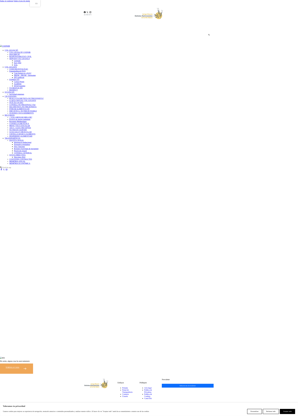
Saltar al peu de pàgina (22, 1)
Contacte (125, 394)
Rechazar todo (271, 411)
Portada (125, 388)
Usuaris (125, 396)
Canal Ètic (148, 398)
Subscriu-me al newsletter (188, 386)
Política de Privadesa (148, 391)
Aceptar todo (287, 411)
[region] (149, 409)
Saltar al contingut (6, 1)
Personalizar (255, 411)
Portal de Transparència (127, 391)
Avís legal (148, 388)
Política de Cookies (148, 395)
